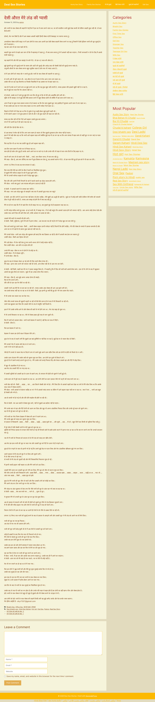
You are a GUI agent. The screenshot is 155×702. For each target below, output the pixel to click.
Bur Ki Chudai (120, 121)
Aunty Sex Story (77, 4)
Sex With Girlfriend (123, 184)
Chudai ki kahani (122, 127)
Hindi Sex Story (137, 147)
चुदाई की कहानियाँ (133, 4)
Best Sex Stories (137, 115)
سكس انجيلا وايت (108, 700)
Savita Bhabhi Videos (135, 181)
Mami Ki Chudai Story (120, 162)
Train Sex (116, 187)
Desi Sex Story (117, 136)
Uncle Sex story (126, 187)
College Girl (139, 127)
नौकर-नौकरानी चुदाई (120, 69)
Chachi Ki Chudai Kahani (122, 124)
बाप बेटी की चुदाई (118, 76)
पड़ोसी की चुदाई (118, 73)
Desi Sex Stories (14, 4)
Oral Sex (40, 609)
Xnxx (119, 700)
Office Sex (19, 607)
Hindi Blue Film (40, 700)
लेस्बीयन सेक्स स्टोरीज (120, 91)
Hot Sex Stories (132, 154)
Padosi (46, 609)
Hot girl (34, 609)
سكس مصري (95, 700)
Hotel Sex (136, 150)
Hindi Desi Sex (139, 142)
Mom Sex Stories (131, 165)
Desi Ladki (138, 131)
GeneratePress (91, 696)
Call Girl (131, 121)
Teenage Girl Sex (120, 51)
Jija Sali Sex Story (118, 159)
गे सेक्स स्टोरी (117, 59)
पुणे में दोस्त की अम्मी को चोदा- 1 (15, 614)
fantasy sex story (128, 136)
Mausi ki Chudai (118, 165)
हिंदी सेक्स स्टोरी (119, 4)
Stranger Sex (118, 44)
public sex (140, 177)
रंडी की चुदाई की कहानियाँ (120, 190)
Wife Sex (116, 55)
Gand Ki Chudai (121, 139)
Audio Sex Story (121, 114)
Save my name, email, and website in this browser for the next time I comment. (40, 676)
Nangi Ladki (120, 168)
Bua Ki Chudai (141, 118)
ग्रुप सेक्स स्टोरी (118, 62)
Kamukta (129, 158)
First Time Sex (119, 34)
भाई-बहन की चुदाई (119, 80)
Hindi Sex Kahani (25, 609)
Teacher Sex (118, 48)
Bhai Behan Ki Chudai (124, 117)
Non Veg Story (135, 169)
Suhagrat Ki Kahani (141, 184)
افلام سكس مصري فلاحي (78, 700)
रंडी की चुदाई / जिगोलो (30, 607)
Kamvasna (142, 158)
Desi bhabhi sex (12, 609)
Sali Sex (146, 4)
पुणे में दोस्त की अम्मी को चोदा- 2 (15, 611)
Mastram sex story (139, 162)
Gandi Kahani (142, 135)
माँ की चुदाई (108, 4)
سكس (65, 700)
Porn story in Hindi (124, 177)
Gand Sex (135, 139)
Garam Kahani (121, 142)
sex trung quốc (54, 700)
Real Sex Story (55, 609)
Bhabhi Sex (11, 607)
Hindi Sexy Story (122, 150)
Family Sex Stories (94, 4)
